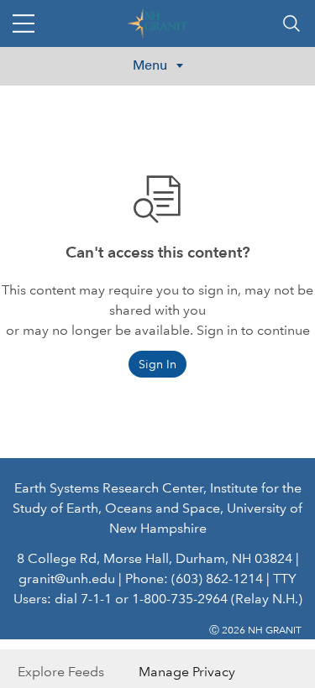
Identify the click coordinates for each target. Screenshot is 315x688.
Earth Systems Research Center (108, 488)
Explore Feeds (61, 672)
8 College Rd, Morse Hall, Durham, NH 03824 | (158, 558)
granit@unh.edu (66, 578)
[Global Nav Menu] (23, 23)
